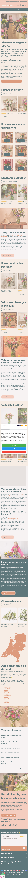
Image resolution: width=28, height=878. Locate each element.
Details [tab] (23, 428)
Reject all (14, 451)
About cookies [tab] (14, 428)
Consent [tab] (5, 428)
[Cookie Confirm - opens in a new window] (22, 425)
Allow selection (14, 448)
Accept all (14, 445)
